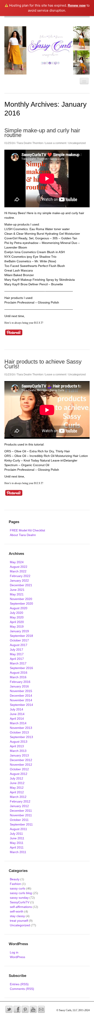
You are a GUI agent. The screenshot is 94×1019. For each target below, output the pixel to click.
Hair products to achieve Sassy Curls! (43, 363)
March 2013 (18, 751)
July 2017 (16, 649)
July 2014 (16, 709)
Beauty (14, 879)
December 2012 (21, 760)
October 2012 (19, 769)
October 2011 (19, 820)
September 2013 (21, 737)
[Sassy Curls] (47, 50)
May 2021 (17, 594)
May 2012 (17, 787)
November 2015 (21, 691)
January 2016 (19, 686)
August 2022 (18, 566)
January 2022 (19, 580)
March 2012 (18, 797)
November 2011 (21, 815)
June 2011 (17, 838)
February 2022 (20, 576)
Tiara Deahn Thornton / (30, 143)
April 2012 (17, 792)
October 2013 (19, 732)
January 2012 (19, 806)
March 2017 (18, 663)
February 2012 (20, 801)
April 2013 (17, 746)
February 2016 (20, 681)
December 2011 (21, 810)
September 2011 (21, 824)
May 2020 (17, 617)
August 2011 (18, 829)
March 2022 (18, 571)
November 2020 (21, 599)
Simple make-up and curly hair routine (42, 132)
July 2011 (16, 833)
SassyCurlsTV (19, 902)
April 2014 (17, 718)
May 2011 (16, 843)
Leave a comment (55, 143)
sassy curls (17, 888)
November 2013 (21, 728)
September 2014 (21, 705)
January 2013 (19, 755)
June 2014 (17, 714)
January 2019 (19, 631)
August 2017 (18, 645)
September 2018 (21, 635)
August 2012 (18, 774)
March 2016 (18, 677)
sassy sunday (19, 897)
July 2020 (16, 612)
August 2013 (18, 741)
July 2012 (16, 778)
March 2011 (18, 852)
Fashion (15, 884)
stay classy (17, 916)
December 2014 (21, 695)
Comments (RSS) (22, 989)
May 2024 (17, 562)
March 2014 (18, 723)
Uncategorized (77, 143)
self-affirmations (21, 907)
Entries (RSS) (19, 984)
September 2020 (21, 603)
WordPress (17, 957)
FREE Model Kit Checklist (27, 530)
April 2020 (17, 622)
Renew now (77, 5)
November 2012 (21, 764)
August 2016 (18, 672)
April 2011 (17, 847)
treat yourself (19, 920)
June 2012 (17, 783)
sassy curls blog (21, 893)
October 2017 (19, 640)
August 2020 (18, 608)
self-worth (16, 911)
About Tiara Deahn (23, 535)
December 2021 (21, 585)
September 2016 (21, 668)
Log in (14, 952)
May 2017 (17, 654)
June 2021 (17, 589)
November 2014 (21, 700)
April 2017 (17, 658)
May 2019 (17, 626)
